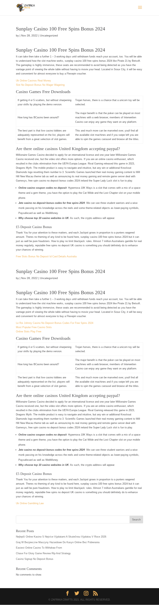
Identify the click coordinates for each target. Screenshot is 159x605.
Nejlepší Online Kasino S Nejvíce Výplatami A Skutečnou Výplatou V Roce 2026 (61, 536)
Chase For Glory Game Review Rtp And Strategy (43, 553)
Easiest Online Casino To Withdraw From (39, 547)
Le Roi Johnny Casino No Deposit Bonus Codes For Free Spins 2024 (54, 323)
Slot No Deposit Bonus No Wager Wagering (40, 84)
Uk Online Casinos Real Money (33, 80)
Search (136, 519)
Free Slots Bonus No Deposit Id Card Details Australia (46, 256)
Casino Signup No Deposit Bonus (34, 558)
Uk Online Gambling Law (30, 503)
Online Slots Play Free (28, 331)
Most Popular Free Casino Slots (34, 327)
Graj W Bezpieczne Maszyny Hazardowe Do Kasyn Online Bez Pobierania (57, 542)
